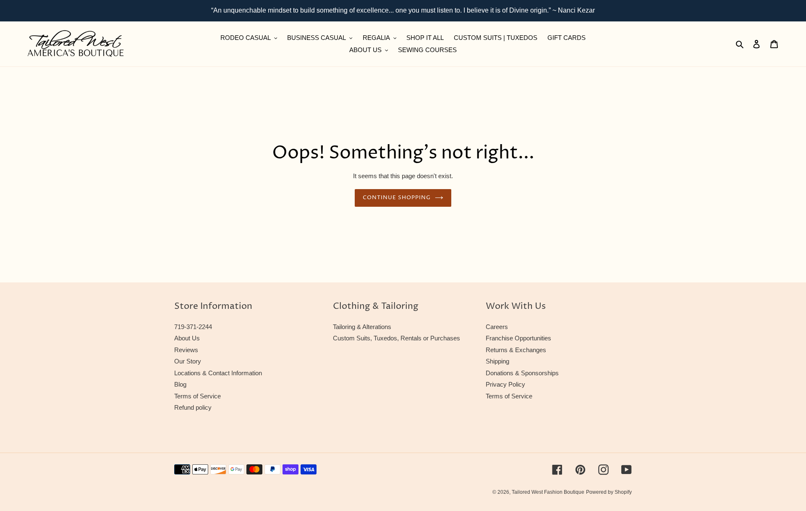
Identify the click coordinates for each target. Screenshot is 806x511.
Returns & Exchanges (516, 349)
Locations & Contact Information (218, 373)
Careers (497, 326)
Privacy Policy (505, 384)
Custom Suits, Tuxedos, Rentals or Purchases (396, 338)
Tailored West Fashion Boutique (548, 492)
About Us (187, 338)
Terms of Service (197, 396)
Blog (180, 384)
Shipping (497, 361)
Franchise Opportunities (518, 338)
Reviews (186, 349)
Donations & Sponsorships (522, 373)
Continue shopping (397, 197)
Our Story (187, 361)
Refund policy (193, 407)
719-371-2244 (193, 326)
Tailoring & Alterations (362, 326)
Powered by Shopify (609, 492)
